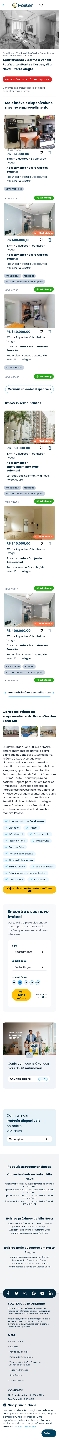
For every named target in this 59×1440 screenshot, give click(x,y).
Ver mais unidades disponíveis (29, 389)
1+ (14, 982)
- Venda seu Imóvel (18, 1351)
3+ (26, 982)
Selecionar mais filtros (41, 996)
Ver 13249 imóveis (21, 995)
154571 (31, 55)
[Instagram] (25, 1293)
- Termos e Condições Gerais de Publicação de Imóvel (24, 1363)
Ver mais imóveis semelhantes (29, 692)
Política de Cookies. (26, 1426)
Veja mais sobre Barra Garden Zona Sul (29, 890)
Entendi (48, 1433)
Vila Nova (21, 53)
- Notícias (13, 1346)
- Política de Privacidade (20, 1357)
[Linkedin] (51, 1293)
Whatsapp (46, 197)
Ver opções (16, 1139)
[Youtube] (42, 1293)
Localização (19, 961)
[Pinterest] (34, 1293)
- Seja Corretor (15, 1375)
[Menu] (55, 5)
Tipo (14, 945)
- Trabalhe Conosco (18, 1370)
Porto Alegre (8, 53)
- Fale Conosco (15, 1380)
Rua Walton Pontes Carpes (41, 53)
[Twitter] (17, 1293)
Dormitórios (19, 977)
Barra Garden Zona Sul (14, 55)
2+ (20, 982)
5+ (37, 982)
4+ (31, 982)
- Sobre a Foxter (15, 1341)
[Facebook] (8, 1293)
